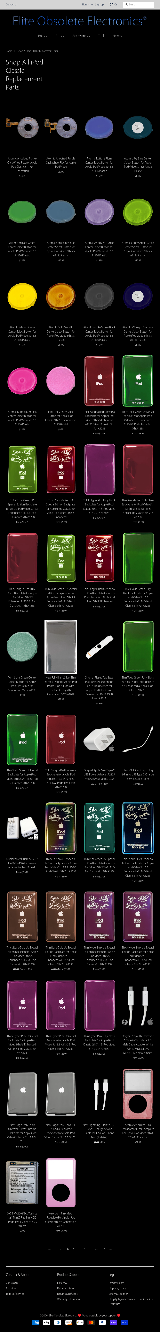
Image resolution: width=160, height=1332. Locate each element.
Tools (101, 36)
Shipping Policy (117, 1288)
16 (103, 1249)
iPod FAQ (62, 1282)
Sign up (99, 4)
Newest (118, 36)
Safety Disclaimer (118, 1294)
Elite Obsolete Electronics (63, 1315)
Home (9, 51)
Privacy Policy (116, 1282)
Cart (116, 4)
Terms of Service (15, 1294)
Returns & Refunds (67, 1294)
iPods (41, 36)
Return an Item (65, 1288)
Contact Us (12, 4)
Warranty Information (69, 1299)
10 (89, 1249)
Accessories (80, 36)
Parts (58, 36)
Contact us (12, 1282)
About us (11, 1288)
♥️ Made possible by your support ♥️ (99, 1315)
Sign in (86, 4)
